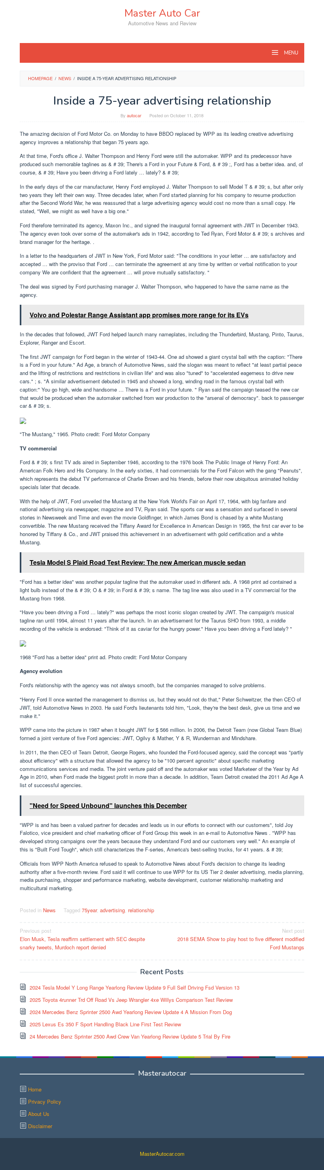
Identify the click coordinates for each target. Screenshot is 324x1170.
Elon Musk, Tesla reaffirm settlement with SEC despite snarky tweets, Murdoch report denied (82, 939)
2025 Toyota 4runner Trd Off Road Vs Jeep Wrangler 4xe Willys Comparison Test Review (131, 999)
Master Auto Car (162, 13)
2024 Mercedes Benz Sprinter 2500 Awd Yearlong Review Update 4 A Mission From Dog (131, 1012)
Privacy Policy (44, 1101)
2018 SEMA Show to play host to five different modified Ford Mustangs (240, 939)
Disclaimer (40, 1126)
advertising (112, 910)
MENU (290, 52)
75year (89, 910)
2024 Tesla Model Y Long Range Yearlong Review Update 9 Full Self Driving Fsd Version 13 (134, 987)
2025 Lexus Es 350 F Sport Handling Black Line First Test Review (105, 1024)
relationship (141, 910)
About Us (38, 1114)
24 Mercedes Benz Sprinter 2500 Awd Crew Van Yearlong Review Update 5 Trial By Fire (130, 1036)
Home (34, 1089)
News (49, 910)
